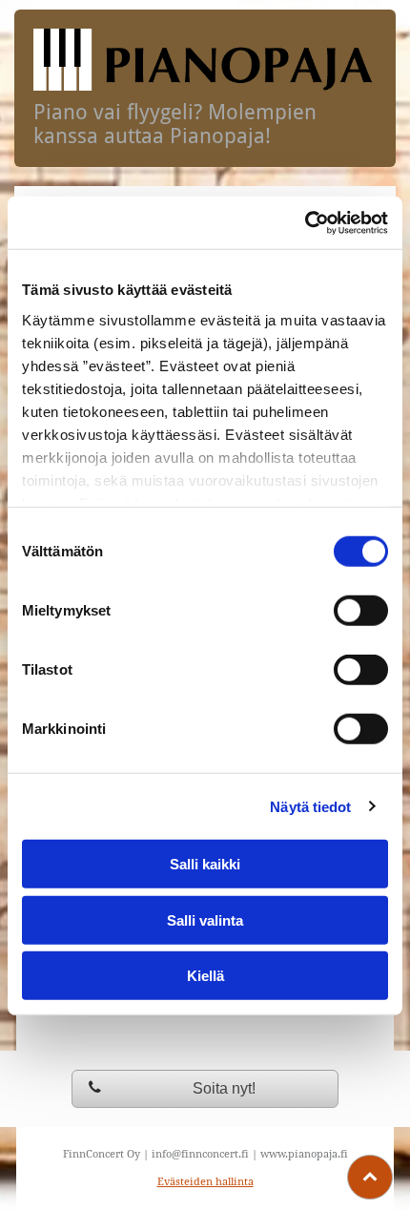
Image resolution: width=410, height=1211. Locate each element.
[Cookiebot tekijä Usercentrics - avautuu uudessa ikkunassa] (304, 222)
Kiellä (205, 976)
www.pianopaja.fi (304, 1154)
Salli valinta (205, 919)
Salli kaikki (205, 864)
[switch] (361, 610)
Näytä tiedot (310, 806)
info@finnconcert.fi (200, 1154)
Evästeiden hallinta (205, 1182)
